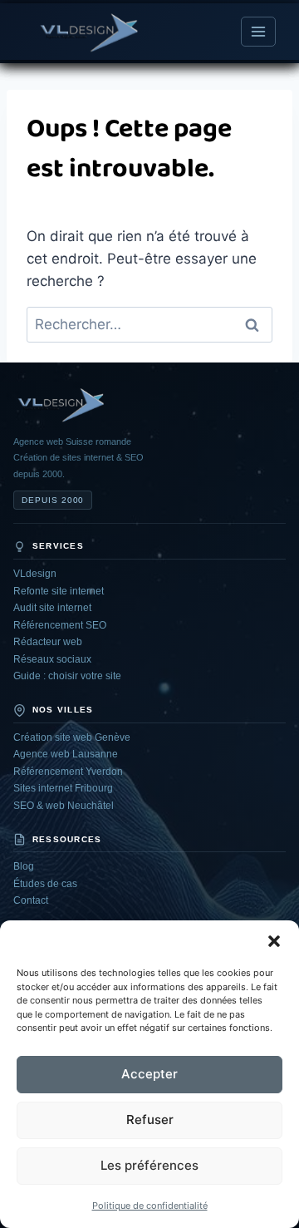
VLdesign (34, 574)
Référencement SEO (59, 625)
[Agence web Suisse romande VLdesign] (59, 404)
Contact (30, 900)
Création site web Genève (71, 737)
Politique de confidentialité (150, 1205)
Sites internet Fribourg (63, 788)
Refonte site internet (58, 591)
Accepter (149, 1074)
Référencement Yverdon (68, 772)
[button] (274, 941)
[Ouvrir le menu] (258, 32)
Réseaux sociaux (52, 659)
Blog (23, 866)
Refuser (150, 1119)
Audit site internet (52, 608)
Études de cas (45, 884)
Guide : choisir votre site (67, 676)
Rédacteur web (47, 642)
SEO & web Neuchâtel (63, 806)
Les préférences (149, 1165)
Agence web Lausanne (65, 754)
